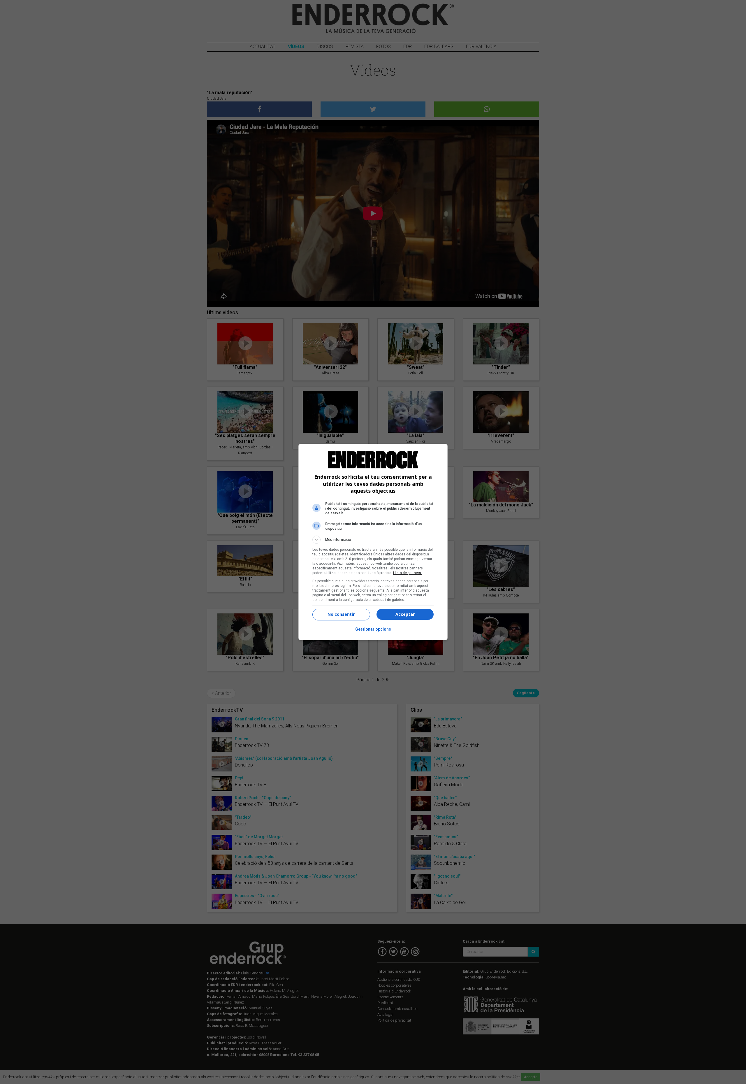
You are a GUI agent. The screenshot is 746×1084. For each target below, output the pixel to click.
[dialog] (373, 542)
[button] (373, 540)
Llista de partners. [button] (407, 573)
